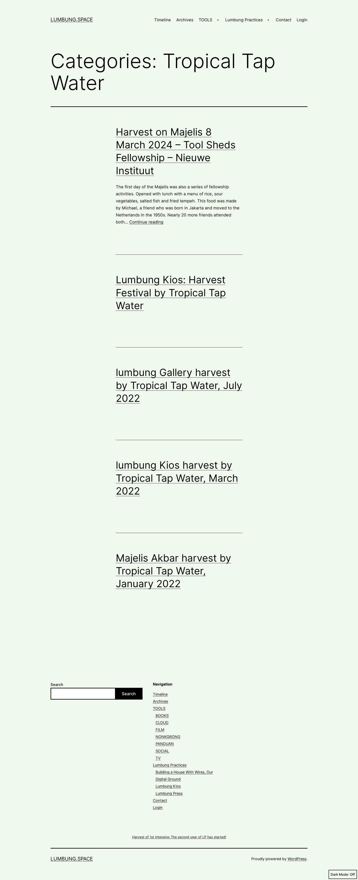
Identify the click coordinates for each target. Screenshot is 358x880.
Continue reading (146, 222)
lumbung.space (72, 20)
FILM (160, 730)
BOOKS (162, 715)
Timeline (162, 19)
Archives (184, 19)
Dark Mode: (340, 874)
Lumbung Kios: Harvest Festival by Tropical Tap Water (171, 293)
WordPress (297, 859)
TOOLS (205, 19)
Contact (283, 19)
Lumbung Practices (244, 19)
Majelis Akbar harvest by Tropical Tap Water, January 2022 (173, 571)
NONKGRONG (168, 737)
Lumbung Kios (168, 786)
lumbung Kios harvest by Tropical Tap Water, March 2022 (177, 478)
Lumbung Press (169, 793)
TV (158, 758)
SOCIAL (162, 751)
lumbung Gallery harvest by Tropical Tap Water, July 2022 (179, 385)
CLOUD (162, 722)
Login (302, 19)
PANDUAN (165, 744)
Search (57, 684)
